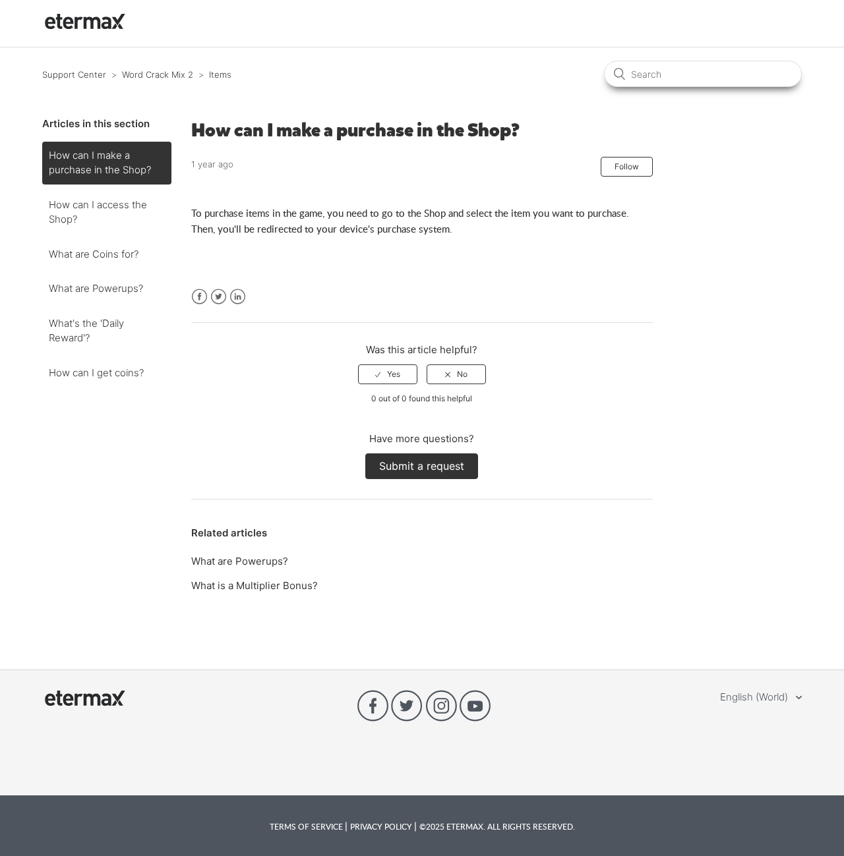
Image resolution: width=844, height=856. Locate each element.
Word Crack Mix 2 (157, 74)
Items (220, 74)
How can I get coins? (96, 372)
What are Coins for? (93, 254)
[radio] (387, 374)
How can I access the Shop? (98, 212)
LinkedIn (237, 297)
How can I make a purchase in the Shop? (100, 163)
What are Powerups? (96, 288)
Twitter (218, 297)
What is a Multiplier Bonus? (254, 585)
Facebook (199, 297)
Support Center (74, 74)
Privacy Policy (382, 826)
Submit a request (421, 465)
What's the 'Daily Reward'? (86, 331)
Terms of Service (307, 826)
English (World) (755, 697)
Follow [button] (627, 166)
